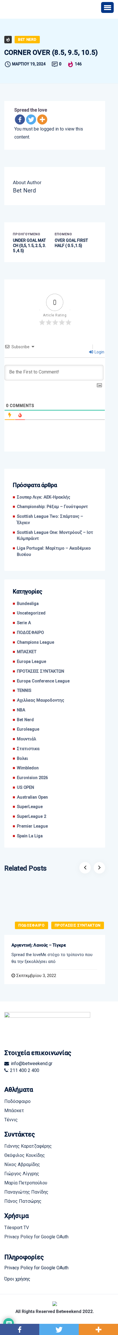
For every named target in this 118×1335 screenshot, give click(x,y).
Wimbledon (28, 768)
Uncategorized (31, 613)
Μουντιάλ (26, 739)
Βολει (22, 758)
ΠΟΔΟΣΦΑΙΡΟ (30, 632)
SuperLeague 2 (31, 816)
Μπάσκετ (14, 1110)
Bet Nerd (27, 39)
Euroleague (28, 729)
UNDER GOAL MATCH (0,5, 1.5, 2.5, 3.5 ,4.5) (29, 245)
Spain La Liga (30, 836)
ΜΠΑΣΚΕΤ (26, 651)
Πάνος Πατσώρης (23, 1201)
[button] (107, 7)
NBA (21, 710)
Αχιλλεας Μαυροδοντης (40, 700)
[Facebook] (20, 119)
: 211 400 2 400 (23, 1070)
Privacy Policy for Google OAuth (36, 1236)
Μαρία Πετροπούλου (25, 1183)
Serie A (24, 622)
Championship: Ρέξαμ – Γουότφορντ (53, 506)
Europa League (31, 661)
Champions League (35, 642)
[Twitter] (31, 119)
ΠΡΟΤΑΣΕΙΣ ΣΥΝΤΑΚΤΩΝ (40, 671)
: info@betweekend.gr (30, 1063)
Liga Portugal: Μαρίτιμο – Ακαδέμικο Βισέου (54, 551)
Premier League (32, 826)
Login (99, 352)
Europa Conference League (43, 681)
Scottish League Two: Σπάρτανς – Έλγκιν (50, 519)
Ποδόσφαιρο (17, 1101)
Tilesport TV (16, 1227)
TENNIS (24, 690)
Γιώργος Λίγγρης (21, 1173)
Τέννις (11, 1119)
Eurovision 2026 (32, 777)
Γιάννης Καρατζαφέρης (28, 1146)
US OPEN (25, 787)
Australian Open (32, 797)
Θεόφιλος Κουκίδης (24, 1155)
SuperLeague (30, 806)
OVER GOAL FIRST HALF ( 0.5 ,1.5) (71, 243)
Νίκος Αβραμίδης (22, 1164)
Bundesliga (28, 603)
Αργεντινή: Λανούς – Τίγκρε (38, 945)
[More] (42, 119)
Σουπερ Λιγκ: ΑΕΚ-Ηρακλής (43, 497)
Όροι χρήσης (17, 1279)
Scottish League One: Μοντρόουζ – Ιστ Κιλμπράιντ (55, 535)
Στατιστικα (28, 748)
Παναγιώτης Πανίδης (26, 1192)
